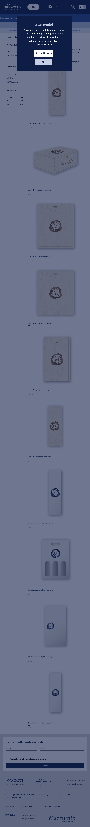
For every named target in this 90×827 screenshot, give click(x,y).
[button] (43, 53)
